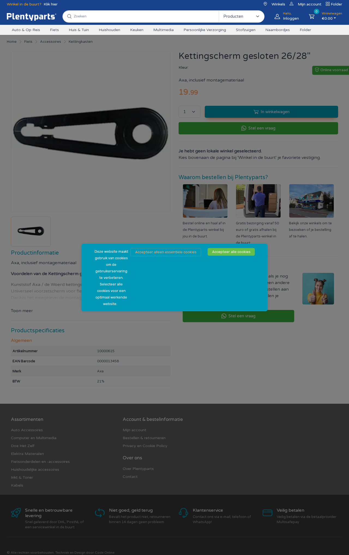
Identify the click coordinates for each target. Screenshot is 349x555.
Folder (336, 4)
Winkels (278, 4)
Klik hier (51, 4)
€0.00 (332, 16)
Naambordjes (277, 30)
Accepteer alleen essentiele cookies (166, 252)
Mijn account (309, 4)
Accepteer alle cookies (231, 252)
